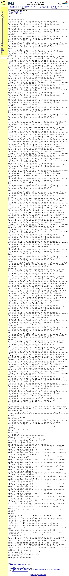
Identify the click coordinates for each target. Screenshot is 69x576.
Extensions (2, 49)
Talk (1, 10)
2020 (2, 24)
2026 (2, 14)
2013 (2, 31)
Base (1, 47)
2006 (2, 38)
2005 (2, 39)
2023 (2, 21)
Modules (2, 48)
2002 (2, 42)
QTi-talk (2, 43)
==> (24, 8)
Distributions (2, 50)
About (1, 9)
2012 (2, 32)
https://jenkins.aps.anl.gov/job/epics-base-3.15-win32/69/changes (22, 15)
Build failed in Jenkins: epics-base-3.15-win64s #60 (20, 567)
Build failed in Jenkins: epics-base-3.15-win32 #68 (18, 564)
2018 (2, 26)
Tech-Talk (2, 11)
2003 (2, 41)
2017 (2, 27)
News (1, 8)
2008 (2, 36)
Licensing (2, 54)
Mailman (3, 12)
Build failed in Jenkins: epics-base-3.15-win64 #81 (20, 568)
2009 (2, 35)
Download (2, 51)
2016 (2, 28)
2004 (2, 40)
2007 (2, 37)
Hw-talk (2, 45)
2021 (2, 23)
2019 (2, 25)
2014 (2, 30)
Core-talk (2, 15)
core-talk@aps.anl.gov (14, 12)
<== (21, 8)
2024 (2, 20)
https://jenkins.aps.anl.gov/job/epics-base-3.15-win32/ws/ (19, 556)
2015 (2, 29)
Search (3, 13)
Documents (2, 52)
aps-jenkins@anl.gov (18, 11)
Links (1, 53)
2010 (2, 34)
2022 (2, 22)
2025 (2, 19)
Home (1, 7)
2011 (2, 33)
